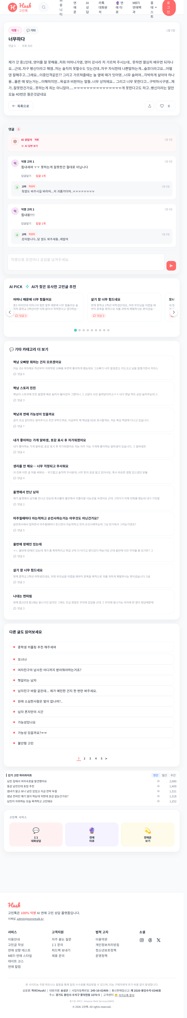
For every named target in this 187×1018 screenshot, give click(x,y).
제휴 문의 (58, 955)
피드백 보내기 (61, 950)
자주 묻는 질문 (61, 939)
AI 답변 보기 (31, 146)
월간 (164, 775)
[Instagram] (141, 940)
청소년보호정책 (106, 950)
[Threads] (150, 940)
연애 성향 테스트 (19, 950)
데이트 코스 (16, 961)
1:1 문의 (57, 944)
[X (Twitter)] (158, 940)
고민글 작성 (16, 944)
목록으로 (23, 106)
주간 (173, 775)
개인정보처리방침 (107, 944)
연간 (155, 775)
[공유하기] (149, 105)
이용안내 (14, 939)
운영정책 (101, 955)
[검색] (44, 7)
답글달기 (26, 176)
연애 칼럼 (14, 966)
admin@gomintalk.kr (30, 919)
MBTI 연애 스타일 (20, 955)
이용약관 (101, 939)
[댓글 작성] (171, 266)
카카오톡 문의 (126, 995)
